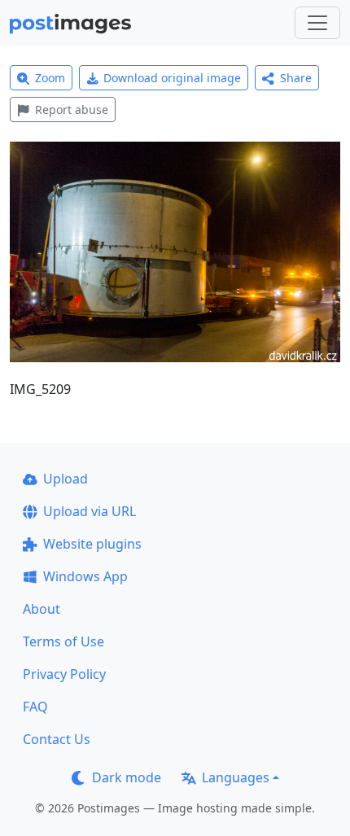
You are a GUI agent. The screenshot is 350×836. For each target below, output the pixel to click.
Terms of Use (63, 641)
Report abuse (71, 109)
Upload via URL (89, 511)
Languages (235, 777)
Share (296, 77)
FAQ (35, 707)
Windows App (85, 576)
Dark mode (126, 777)
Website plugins (92, 544)
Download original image (172, 77)
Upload (65, 479)
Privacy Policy (64, 674)
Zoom (50, 77)
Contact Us (56, 739)
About (41, 609)
